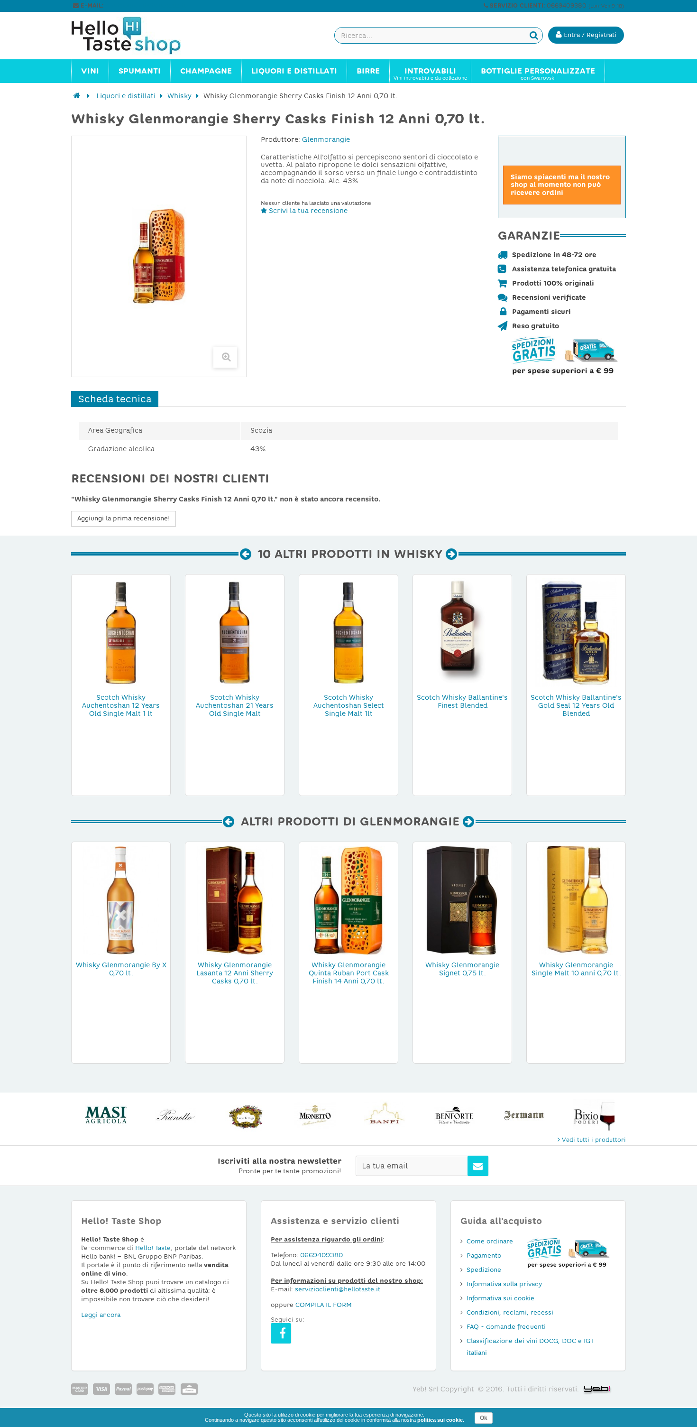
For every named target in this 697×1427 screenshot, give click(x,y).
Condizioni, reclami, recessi (510, 1312)
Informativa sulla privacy (504, 1284)
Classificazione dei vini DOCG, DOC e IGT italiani (530, 1346)
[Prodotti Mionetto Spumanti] (315, 1115)
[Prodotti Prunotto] (175, 1115)
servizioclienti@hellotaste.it (145, 5)
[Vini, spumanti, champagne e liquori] (77, 96)
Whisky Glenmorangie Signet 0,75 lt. (462, 969)
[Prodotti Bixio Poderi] (593, 1115)
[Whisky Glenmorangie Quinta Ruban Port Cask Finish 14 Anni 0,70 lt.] (348, 900)
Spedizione (484, 1269)
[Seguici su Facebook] (281, 1333)
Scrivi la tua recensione (307, 210)
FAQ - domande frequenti (506, 1326)
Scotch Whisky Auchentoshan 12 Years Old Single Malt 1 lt (121, 705)
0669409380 (321, 1255)
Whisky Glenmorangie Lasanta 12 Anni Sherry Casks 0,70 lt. (234, 973)
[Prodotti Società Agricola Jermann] (524, 1115)
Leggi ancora (100, 1314)
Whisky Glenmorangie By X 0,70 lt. (121, 969)
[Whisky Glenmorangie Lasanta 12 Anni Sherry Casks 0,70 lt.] (234, 900)
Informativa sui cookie (500, 1298)
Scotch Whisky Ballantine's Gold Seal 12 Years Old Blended (576, 705)
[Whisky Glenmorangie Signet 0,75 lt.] (462, 900)
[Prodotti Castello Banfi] (384, 1115)
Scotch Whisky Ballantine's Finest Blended (462, 701)
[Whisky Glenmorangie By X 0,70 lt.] (120, 900)
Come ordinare (490, 1241)
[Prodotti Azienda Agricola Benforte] (454, 1115)
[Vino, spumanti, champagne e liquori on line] (135, 36)
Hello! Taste (153, 1247)
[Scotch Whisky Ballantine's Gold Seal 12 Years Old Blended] (576, 632)
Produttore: (280, 139)
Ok (483, 1418)
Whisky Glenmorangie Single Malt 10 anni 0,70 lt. (576, 969)
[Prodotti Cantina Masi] (106, 1115)
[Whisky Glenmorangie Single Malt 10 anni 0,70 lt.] (576, 900)
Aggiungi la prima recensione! (123, 518)
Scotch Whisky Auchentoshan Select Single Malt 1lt (348, 705)
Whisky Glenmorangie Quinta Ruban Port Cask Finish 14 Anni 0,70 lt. (349, 973)
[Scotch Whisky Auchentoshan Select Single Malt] (348, 632)
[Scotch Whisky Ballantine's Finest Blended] (462, 632)
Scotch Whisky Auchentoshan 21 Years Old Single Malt (235, 705)
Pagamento (484, 1255)
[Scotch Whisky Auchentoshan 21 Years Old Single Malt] (234, 632)
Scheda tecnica (114, 399)
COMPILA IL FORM (323, 1304)
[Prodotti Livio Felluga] (245, 1115)
